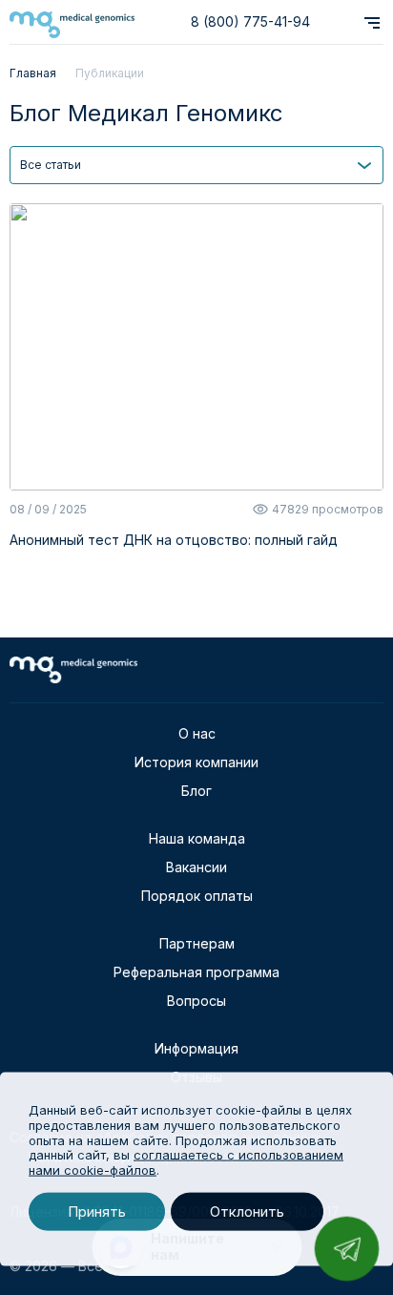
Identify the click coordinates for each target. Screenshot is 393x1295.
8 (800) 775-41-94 (250, 21)
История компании (196, 762)
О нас (197, 733)
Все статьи (50, 164)
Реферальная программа (196, 972)
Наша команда (197, 838)
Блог (196, 791)
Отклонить (247, 1211)
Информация (196, 1048)
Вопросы (196, 1000)
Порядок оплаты (197, 896)
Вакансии (196, 867)
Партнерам (197, 943)
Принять (97, 1211)
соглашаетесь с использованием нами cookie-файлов (186, 1162)
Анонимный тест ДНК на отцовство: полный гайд (174, 540)
